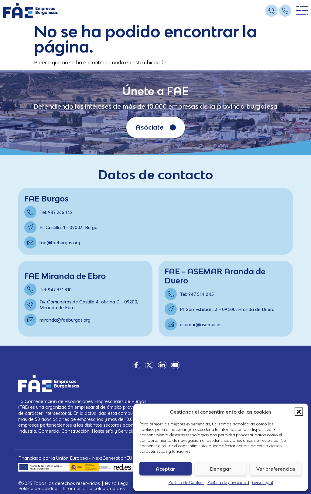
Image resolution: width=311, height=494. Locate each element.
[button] (299, 412)
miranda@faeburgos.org (65, 320)
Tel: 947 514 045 (197, 294)
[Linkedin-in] (162, 365)
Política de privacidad (228, 482)
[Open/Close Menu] (302, 10)
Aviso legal (262, 482)
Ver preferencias (275, 469)
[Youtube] (175, 365)
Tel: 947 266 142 (56, 212)
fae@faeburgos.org (59, 242)
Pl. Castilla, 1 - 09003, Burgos (69, 227)
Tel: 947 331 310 (55, 289)
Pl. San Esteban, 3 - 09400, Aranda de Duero (227, 309)
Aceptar (165, 469)
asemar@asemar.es (200, 324)
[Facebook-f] (136, 365)
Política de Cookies (186, 482)
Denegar (220, 469)
